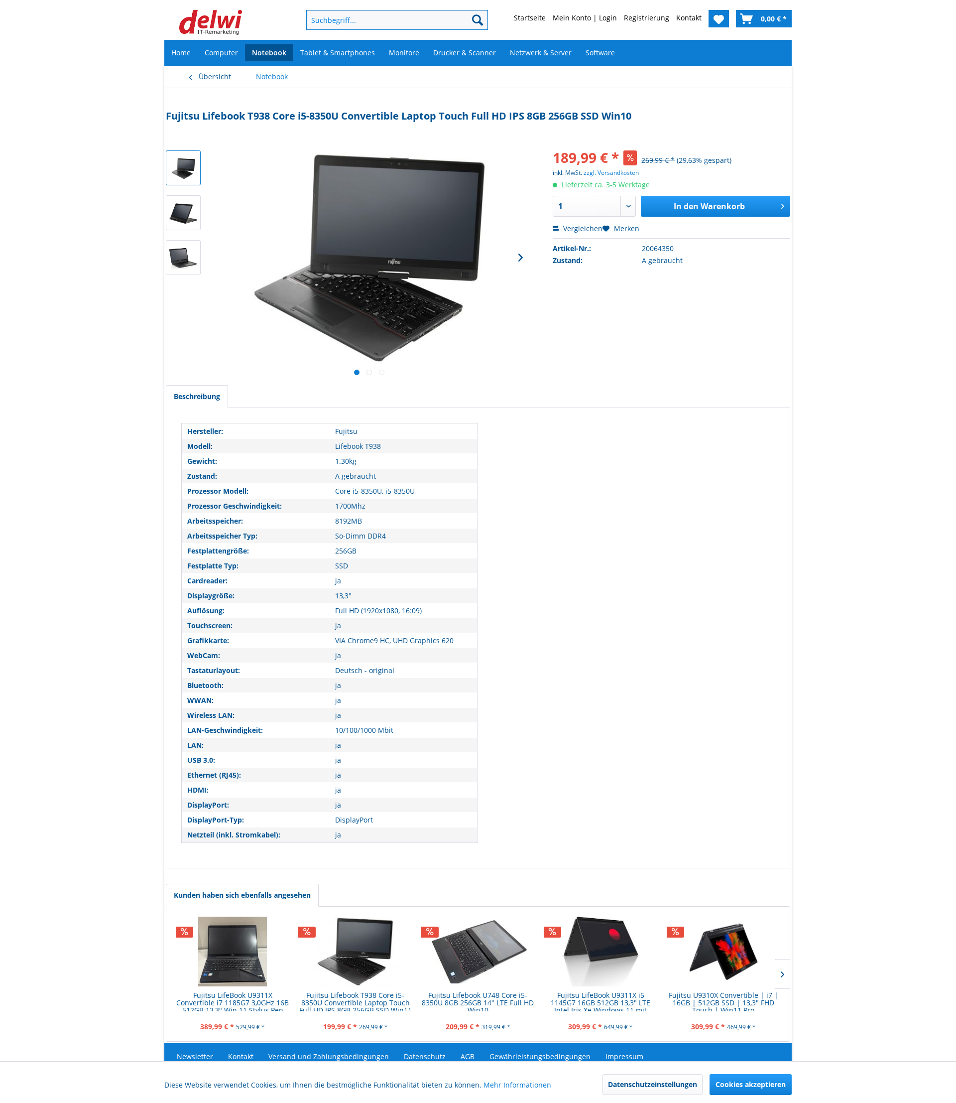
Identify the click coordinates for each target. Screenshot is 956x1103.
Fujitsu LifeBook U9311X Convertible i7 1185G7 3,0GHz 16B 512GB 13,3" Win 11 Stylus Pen (232, 1001)
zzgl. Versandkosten (611, 172)
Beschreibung (197, 396)
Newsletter (195, 1056)
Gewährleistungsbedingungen (540, 1056)
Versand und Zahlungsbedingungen (328, 1056)
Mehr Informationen (517, 1085)
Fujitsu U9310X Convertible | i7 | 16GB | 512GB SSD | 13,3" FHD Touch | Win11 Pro (723, 1001)
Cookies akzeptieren (751, 1084)
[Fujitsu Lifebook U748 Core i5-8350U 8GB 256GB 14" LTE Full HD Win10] (478, 951)
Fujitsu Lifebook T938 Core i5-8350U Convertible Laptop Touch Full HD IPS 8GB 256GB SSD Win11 (355, 1001)
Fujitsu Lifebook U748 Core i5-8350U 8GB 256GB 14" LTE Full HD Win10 (478, 1001)
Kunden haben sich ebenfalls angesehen (242, 895)
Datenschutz (425, 1056)
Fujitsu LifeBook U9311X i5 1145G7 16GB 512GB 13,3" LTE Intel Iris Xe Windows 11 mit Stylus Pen (600, 1001)
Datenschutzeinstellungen (652, 1084)
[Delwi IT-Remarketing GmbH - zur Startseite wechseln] (210, 22)
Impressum (624, 1056)
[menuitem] (380, 20)
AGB (468, 1056)
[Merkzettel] (719, 18)
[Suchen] (477, 20)
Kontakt (240, 1056)
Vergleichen (581, 228)
